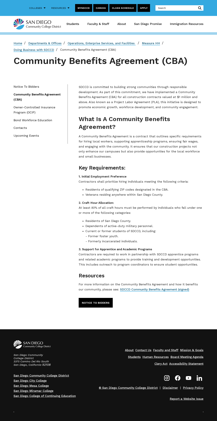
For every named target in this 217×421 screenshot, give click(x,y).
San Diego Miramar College (33, 391)
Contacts (20, 128)
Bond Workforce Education (33, 120)
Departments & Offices (45, 43)
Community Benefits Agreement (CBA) (37, 97)
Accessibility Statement (186, 363)
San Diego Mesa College (31, 385)
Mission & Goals (191, 350)
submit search (199, 8)
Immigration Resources (186, 24)
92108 (46, 364)
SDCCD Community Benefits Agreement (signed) (154, 289)
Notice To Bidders (26, 86)
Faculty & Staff (98, 24)
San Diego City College (30, 380)
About (121, 24)
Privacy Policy (193, 387)
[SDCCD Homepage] (37, 24)
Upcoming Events (26, 135)
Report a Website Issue (186, 398)
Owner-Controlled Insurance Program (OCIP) (34, 110)
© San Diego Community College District (128, 387)
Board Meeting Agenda (186, 357)
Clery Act (160, 363)
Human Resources (155, 357)
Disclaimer (170, 387)
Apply (143, 8)
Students (72, 24)
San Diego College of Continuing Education (45, 396)
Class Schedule (123, 8)
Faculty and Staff (165, 350)
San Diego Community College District (41, 375)
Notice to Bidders (96, 302)
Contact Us (143, 350)
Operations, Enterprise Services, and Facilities (102, 43)
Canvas (101, 8)
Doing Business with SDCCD (34, 50)
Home (18, 43)
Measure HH (151, 43)
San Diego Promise (148, 24)
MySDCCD (84, 8)
